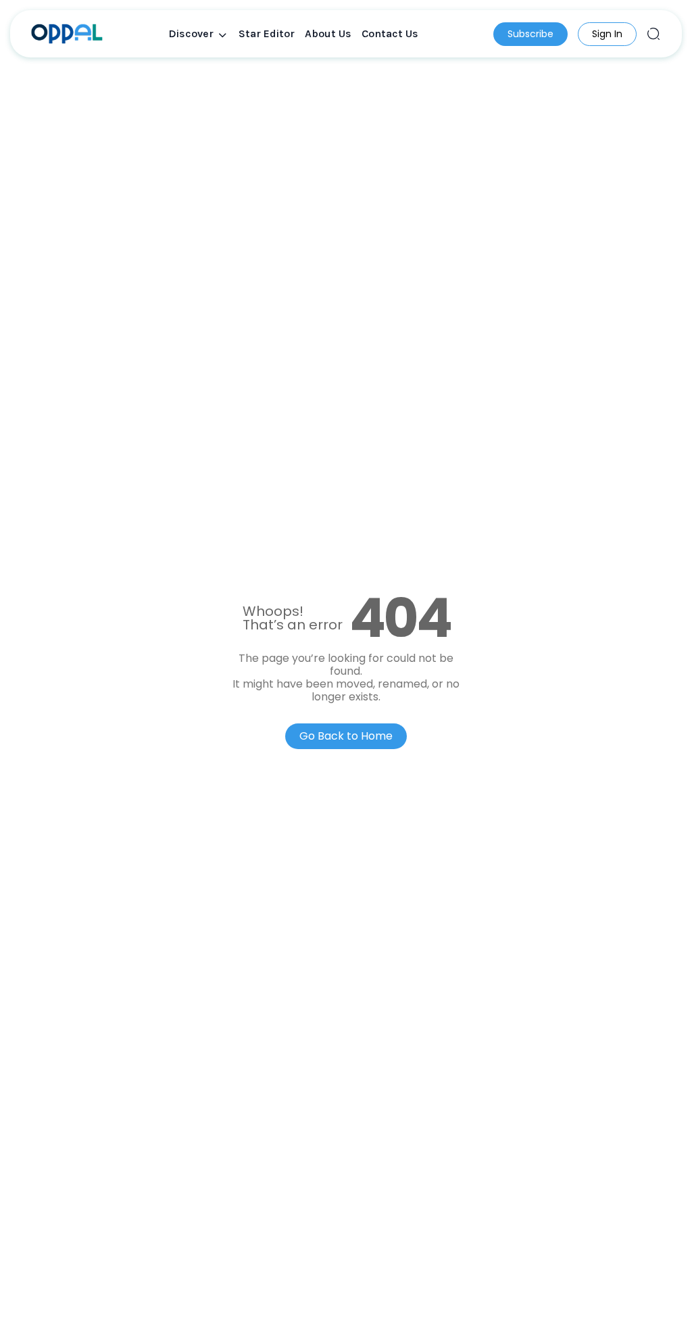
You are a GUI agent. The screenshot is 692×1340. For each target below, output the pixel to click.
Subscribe (530, 34)
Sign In (607, 34)
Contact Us (390, 33)
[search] (653, 33)
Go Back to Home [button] (346, 736)
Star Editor (267, 33)
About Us (328, 33)
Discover (191, 33)
